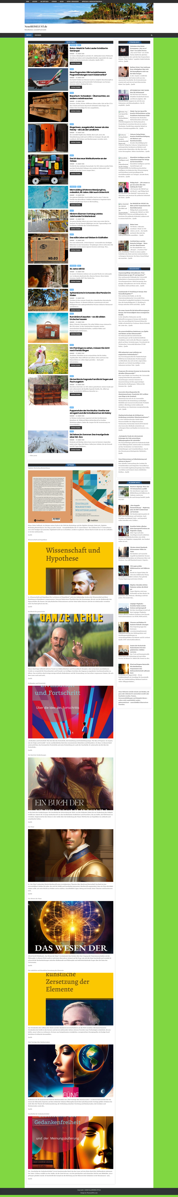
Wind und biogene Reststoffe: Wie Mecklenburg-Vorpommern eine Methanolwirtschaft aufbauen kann (140, 669)
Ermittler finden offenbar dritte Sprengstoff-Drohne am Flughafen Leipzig (140, 528)
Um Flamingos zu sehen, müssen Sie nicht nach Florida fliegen (89, 349)
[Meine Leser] (123, 234)
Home (27, 1)
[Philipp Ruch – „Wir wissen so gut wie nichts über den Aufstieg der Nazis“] (123, 192)
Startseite (29, 35)
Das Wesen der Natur (35, 783)
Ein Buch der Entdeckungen (37, 640)
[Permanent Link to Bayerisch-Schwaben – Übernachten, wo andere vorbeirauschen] (48, 107)
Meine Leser (134, 224)
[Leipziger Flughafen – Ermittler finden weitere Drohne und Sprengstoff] (123, 613)
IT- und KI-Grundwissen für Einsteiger (40, 1140)
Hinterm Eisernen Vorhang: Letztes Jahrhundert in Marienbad (86, 215)
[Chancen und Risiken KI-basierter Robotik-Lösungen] (123, 632)
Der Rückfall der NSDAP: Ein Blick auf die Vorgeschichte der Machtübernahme (140, 206)
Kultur (62, 1)
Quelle (30, 492)
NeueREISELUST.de (36, 26)
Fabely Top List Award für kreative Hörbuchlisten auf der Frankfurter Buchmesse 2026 (140, 113)
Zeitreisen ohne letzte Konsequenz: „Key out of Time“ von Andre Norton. (138, 48)
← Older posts (32, 455)
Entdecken (73, 45)
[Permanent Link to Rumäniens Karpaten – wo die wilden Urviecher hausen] (48, 328)
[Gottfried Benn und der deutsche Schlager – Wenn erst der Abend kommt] (123, 250)
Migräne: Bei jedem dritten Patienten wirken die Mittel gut (139, 587)
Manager (72, 53)
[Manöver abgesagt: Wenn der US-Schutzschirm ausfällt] (123, 496)
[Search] (151, 35)
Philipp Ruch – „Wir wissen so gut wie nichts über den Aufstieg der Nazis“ (140, 185)
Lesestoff (34, 1)
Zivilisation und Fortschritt (36, 568)
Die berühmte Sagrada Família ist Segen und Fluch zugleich (91, 380)
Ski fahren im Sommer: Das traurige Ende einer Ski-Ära (89, 435)
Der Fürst (31, 712)
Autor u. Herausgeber (73, 1)
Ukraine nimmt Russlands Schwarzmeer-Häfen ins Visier (138, 549)
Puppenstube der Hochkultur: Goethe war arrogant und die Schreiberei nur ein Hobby (90, 411)
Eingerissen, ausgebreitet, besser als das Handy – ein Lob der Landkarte (89, 128)
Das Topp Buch (44, 1)
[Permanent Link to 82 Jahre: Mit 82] (48, 276)
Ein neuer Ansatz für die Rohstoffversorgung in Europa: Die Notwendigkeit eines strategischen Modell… (133, 313)
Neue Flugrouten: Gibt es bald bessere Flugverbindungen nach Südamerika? (88, 73)
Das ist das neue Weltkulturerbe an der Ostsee (88, 159)
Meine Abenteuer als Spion (36, 1068)
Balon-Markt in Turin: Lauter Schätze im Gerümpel (89, 49)
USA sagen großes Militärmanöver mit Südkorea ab (140, 568)
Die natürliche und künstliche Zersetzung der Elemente (46, 855)
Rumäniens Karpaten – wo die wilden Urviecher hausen (87, 318)
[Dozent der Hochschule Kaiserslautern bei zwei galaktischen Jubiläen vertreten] (123, 655)
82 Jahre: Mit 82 (77, 268)
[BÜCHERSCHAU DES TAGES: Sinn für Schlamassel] (123, 99)
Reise (79, 45)
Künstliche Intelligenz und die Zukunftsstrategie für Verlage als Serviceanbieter (140, 160)
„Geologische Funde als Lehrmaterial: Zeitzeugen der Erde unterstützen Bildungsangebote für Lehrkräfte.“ (130, 438)
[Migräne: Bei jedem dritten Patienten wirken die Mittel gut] (123, 594)
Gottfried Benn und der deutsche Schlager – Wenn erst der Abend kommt (138, 243)
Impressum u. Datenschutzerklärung (92, 1)
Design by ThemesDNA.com (89, 1193)
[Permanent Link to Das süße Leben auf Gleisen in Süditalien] (48, 249)
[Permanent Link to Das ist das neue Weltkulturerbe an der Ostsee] (48, 169)
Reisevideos (38, 35)
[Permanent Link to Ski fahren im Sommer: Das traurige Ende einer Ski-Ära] (48, 441)
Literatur (54, 1)
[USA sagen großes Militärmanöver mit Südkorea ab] (123, 575)
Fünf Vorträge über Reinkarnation (39, 927)
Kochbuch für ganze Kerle (36, 496)
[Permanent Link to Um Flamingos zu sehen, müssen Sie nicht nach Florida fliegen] (48, 359)
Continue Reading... (76, 63)
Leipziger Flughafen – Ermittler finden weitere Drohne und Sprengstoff (138, 606)
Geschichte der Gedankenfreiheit (38, 999)
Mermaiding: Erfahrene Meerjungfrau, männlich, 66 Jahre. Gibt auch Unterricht (89, 191)
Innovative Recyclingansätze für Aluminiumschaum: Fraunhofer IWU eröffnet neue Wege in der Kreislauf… (133, 394)
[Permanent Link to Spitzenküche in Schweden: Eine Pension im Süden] (48, 300)
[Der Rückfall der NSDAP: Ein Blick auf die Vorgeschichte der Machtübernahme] (123, 213)
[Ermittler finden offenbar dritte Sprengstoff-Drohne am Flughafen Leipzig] (123, 535)
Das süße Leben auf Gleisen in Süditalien (89, 237)
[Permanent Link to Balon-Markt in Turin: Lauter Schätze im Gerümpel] (48, 55)
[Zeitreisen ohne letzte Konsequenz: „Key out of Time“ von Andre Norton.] (123, 55)
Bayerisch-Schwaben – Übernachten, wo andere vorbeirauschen (89, 97)
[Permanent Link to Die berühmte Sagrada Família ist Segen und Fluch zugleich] (48, 390)
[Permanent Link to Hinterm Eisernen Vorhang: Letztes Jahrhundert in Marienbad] (48, 221)
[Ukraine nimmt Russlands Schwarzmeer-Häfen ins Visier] (123, 556)
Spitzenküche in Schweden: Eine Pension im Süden (90, 294)
